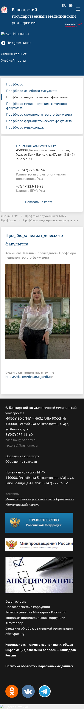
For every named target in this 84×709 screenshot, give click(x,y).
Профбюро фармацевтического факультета (39, 121)
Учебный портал (13, 60)
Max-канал (20, 33)
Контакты (12, 494)
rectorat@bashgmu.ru (21, 445)
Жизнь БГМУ (9, 216)
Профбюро (14, 84)
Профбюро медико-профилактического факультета (36, 105)
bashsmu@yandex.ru (21, 440)
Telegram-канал (19, 42)
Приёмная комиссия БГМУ (36, 146)
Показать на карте (39, 202)
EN (71, 5)
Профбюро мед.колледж (25, 127)
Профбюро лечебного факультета (31, 90)
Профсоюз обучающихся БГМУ (45, 216)
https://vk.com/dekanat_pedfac (28, 376)
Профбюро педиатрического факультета (37, 97)
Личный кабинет (13, 54)
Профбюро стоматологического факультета (39, 114)
